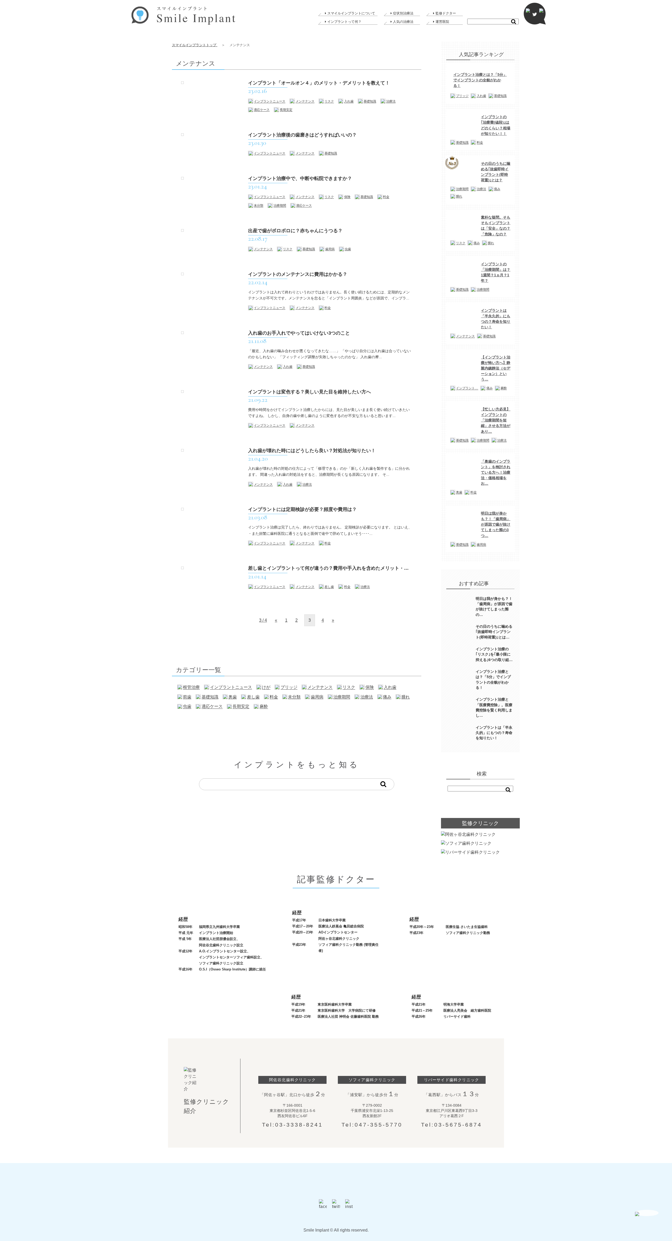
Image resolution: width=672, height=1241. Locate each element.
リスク (329, 101)
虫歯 (348, 249)
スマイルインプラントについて (351, 13)
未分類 (258, 205)
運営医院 (442, 22)
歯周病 (330, 249)
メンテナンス (305, 101)
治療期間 (280, 205)
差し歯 (329, 587)
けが (266, 687)
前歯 (187, 697)
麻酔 (264, 706)
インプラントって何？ (344, 22)
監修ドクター (445, 13)
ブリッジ (289, 687)
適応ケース (262, 110)
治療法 (391, 101)
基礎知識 (370, 101)
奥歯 (232, 697)
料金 (386, 197)
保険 (347, 197)
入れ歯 (349, 101)
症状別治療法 (403, 13)
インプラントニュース (269, 101)
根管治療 (191, 687)
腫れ (405, 697)
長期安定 (286, 110)
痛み (387, 697)
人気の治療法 (403, 22)
